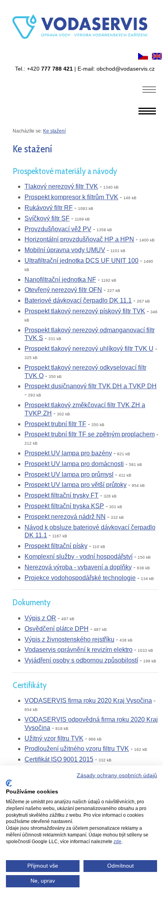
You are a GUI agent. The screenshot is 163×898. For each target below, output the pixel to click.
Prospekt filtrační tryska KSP (64, 506)
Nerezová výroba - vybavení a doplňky (78, 567)
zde (117, 841)
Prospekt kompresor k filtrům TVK (71, 197)
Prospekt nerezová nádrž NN (65, 516)
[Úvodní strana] (81, 46)
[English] (157, 57)
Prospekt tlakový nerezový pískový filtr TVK (85, 311)
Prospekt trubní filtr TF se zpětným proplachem (90, 434)
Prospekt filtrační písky (56, 546)
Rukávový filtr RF (49, 207)
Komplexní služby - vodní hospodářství (79, 556)
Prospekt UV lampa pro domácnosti (74, 463)
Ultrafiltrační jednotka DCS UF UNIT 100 (81, 260)
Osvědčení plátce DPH (57, 628)
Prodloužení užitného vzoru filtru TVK (77, 748)
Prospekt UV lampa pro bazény (68, 453)
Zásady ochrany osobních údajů (117, 775)
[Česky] (143, 57)
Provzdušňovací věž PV (58, 229)
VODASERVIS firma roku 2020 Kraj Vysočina (88, 700)
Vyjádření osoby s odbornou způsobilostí (81, 660)
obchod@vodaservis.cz (126, 68)
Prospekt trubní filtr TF (55, 424)
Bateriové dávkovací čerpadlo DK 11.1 (78, 300)
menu (149, 89)
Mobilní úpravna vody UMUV (65, 250)
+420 (50, 68)
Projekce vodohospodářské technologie (80, 577)
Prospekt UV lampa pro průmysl (69, 474)
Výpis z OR (40, 618)
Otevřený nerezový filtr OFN (63, 289)
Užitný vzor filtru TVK (54, 738)
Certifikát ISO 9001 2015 (59, 759)
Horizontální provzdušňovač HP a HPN (79, 239)
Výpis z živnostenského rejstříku (69, 639)
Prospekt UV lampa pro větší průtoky (76, 484)
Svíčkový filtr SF (47, 218)
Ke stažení (54, 131)
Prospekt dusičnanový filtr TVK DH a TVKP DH (91, 386)
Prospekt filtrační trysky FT (62, 495)
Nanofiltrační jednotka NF (60, 279)
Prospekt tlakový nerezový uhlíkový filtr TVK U (89, 348)
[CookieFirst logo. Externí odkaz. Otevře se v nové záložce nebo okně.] (9, 783)
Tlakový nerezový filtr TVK (61, 186)
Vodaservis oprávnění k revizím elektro (79, 649)
